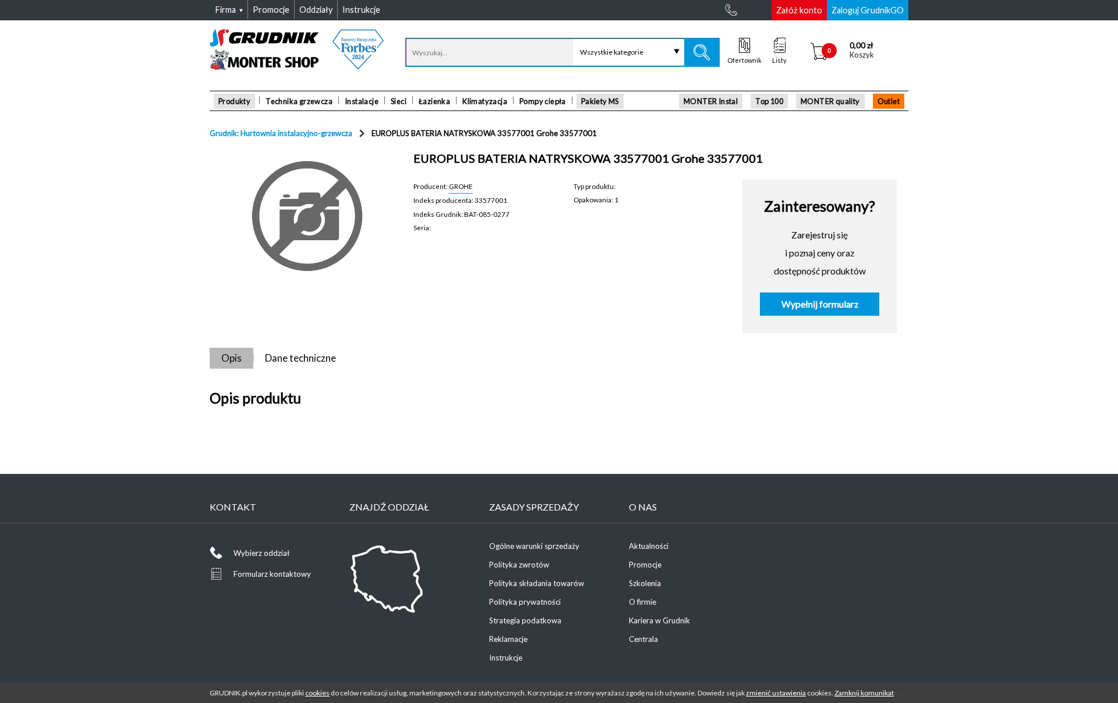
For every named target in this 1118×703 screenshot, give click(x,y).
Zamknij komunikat (864, 692)
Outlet (889, 101)
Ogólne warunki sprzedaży (534, 546)
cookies (317, 692)
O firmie (642, 601)
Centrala (643, 639)
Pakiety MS (600, 101)
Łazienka (434, 101)
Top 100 (769, 101)
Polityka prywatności (525, 601)
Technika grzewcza (299, 101)
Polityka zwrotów (519, 564)
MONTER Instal (711, 101)
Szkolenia (645, 583)
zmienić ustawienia (776, 692)
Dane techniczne (300, 358)
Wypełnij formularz (819, 304)
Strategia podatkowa (525, 620)
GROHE (461, 186)
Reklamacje (508, 639)
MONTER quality (830, 101)
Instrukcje (505, 657)
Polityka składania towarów (536, 583)
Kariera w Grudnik (659, 620)
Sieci (398, 101)
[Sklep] (297, 65)
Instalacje (361, 101)
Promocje (645, 564)
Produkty (234, 101)
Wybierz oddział (261, 553)
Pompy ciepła (542, 101)
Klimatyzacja (484, 101)
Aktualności (648, 546)
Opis (231, 358)
